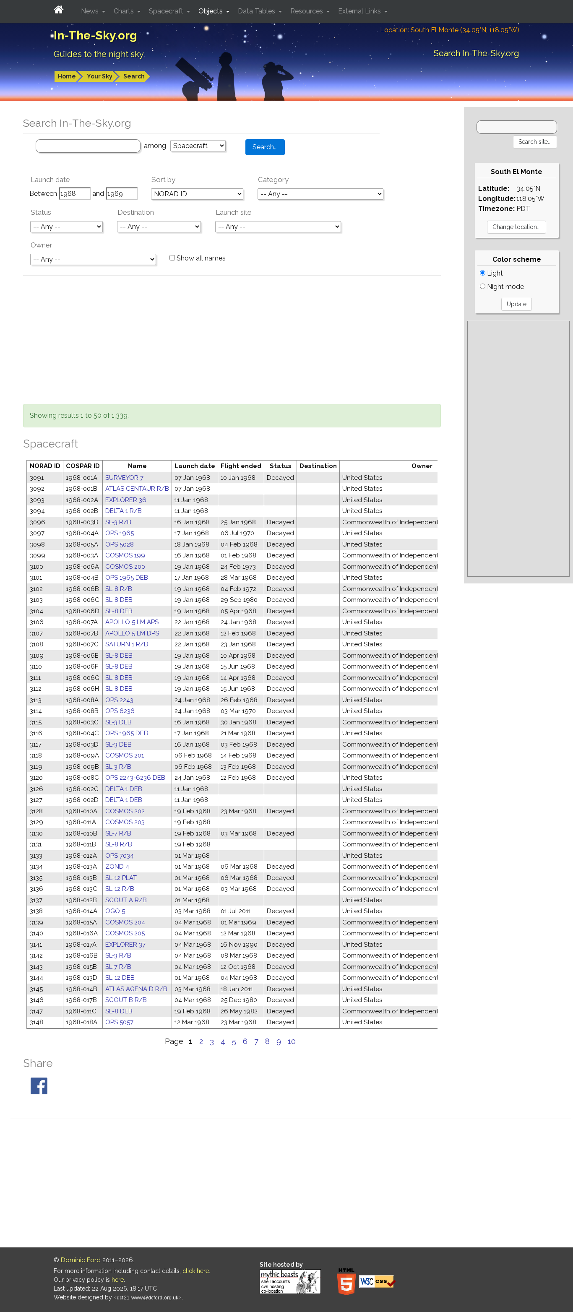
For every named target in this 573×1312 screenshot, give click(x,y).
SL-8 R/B (118, 589)
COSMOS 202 (125, 811)
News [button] (90, 11)
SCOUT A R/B (126, 900)
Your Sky (99, 76)
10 (292, 1041)
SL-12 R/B (119, 889)
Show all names (200, 258)
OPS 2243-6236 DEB (135, 777)
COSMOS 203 (125, 822)
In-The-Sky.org (95, 35)
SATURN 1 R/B (126, 644)
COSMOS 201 (124, 755)
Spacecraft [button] (167, 11)
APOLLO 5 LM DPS (132, 633)
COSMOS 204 (125, 922)
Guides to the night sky (99, 54)
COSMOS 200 (125, 566)
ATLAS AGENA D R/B (136, 989)
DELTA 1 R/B (123, 511)
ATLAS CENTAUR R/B (137, 488)
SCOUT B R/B (126, 1000)
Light (494, 273)
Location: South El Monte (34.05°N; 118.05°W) (449, 30)
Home (67, 76)
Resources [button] (307, 11)
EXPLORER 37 (125, 944)
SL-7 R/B (118, 833)
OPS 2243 (119, 700)
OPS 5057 (119, 1022)
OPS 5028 (119, 544)
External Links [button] (360, 11)
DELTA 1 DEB (123, 789)
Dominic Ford (81, 1260)
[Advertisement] (232, 341)
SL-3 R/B (118, 522)
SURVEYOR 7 (124, 478)
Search (134, 76)
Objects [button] (211, 11)
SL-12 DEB (120, 977)
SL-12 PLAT (121, 878)
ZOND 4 (117, 866)
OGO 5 (115, 911)
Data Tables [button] (257, 11)
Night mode (504, 287)
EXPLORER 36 (125, 500)
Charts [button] (124, 11)
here (118, 1279)
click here (195, 1271)
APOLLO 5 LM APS (132, 622)
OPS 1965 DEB (126, 577)
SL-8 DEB (119, 600)
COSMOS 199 (125, 555)
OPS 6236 (120, 711)
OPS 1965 (119, 533)
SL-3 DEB (118, 722)
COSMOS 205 (125, 933)
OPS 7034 (119, 855)
